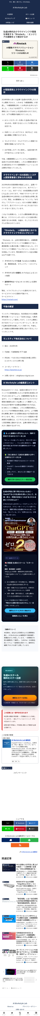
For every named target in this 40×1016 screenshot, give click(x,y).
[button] (32, 68)
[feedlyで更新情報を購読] (16, 761)
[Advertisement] (20, 794)
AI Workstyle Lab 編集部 (21, 740)
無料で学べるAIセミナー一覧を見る (20, 479)
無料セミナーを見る (20, 698)
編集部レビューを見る (20, 616)
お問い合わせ (20, 1009)
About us (10, 1006)
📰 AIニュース (8, 768)
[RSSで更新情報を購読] (18, 761)
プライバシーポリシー (29, 1006)
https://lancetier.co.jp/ (13, 369)
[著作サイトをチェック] (13, 761)
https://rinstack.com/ (10, 299)
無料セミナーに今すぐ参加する (20, 610)
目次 (17, 81)
